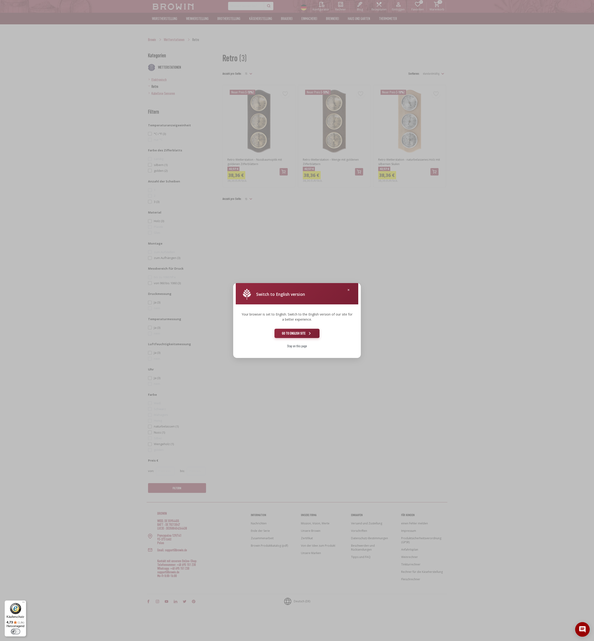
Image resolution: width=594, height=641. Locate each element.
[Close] (348, 290)
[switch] (15, 631)
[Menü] (23, 603)
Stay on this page (297, 346)
